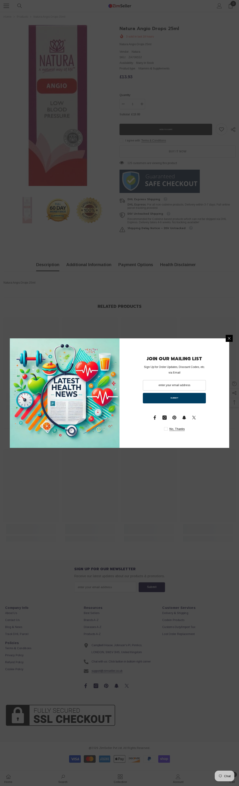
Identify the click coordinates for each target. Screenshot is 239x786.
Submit (174, 398)
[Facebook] (155, 417)
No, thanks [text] (177, 429)
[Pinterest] (174, 417)
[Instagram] (164, 417)
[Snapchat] (184, 417)
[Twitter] (194, 417)
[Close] (229, 338)
